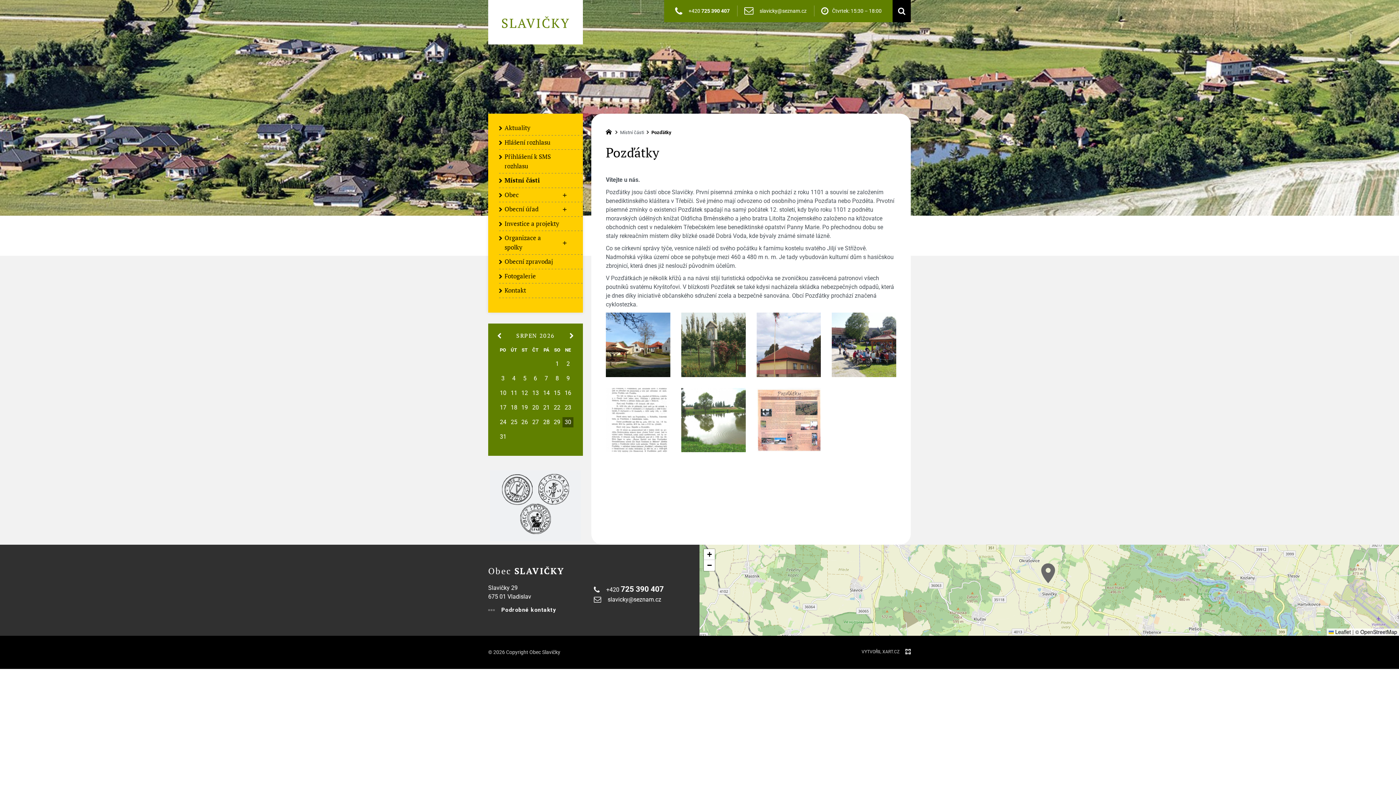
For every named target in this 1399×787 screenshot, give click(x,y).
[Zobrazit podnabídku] (564, 195)
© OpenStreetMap (1376, 631)
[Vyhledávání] (900, 11)
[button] (1048, 573)
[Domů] (610, 131)
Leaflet (1342, 631)
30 (568, 422)
